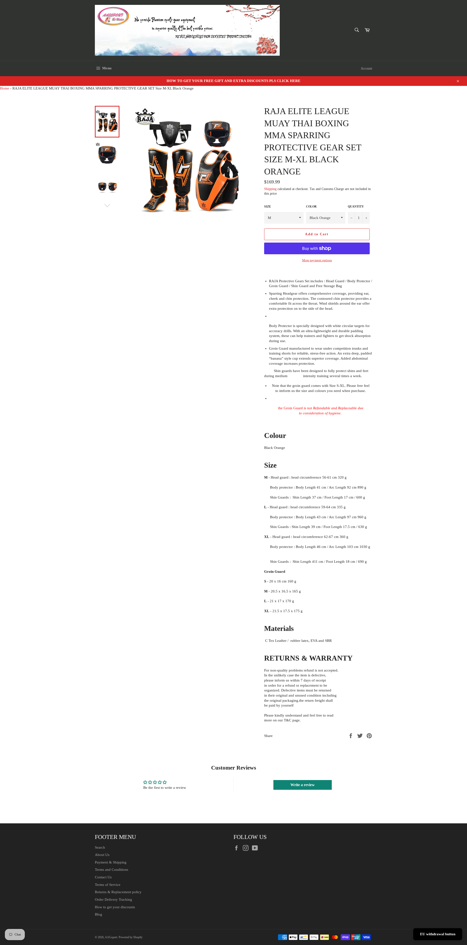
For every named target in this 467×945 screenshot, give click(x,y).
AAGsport (111, 937)
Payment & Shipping (110, 862)
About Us (102, 855)
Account (366, 68)
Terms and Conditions (111, 870)
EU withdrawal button (437, 934)
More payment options (317, 260)
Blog (98, 914)
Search (100, 847)
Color (311, 206)
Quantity (356, 206)
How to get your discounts (115, 907)
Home (4, 88)
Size (267, 206)
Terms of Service (107, 885)
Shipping (270, 189)
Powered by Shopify (131, 937)
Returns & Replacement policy (118, 892)
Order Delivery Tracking (113, 899)
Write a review (302, 785)
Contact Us (103, 877)
